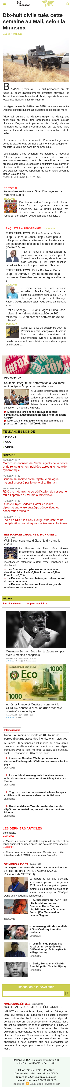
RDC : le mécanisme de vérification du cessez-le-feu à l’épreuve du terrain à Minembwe (35, 493)
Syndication (35, 1084)
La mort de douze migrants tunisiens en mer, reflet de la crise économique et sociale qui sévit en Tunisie (35, 778)
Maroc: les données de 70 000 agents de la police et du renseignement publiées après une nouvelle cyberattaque (35, 467)
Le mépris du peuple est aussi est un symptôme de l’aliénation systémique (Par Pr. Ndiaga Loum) (48, 948)
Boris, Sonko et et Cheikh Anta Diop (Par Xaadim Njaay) (48, 965)
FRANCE (10, 436)
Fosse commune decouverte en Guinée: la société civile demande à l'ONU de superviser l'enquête (33, 851)
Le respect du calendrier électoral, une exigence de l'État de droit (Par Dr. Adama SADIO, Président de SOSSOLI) (35, 871)
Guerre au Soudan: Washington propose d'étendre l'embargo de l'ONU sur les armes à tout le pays (36, 761)
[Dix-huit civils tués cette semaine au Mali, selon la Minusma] (36, 39)
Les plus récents (12, 603)
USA (8, 441)
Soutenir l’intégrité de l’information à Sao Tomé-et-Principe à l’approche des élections (35, 384)
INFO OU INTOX (12, 377)
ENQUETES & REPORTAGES (24, 228)
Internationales (12, 730)
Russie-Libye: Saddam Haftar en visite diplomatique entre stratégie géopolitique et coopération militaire (31, 507)
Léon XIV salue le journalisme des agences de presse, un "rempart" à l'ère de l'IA (33, 422)
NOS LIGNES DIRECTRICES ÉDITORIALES (33, 1007)
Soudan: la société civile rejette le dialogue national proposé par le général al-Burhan (31, 480)
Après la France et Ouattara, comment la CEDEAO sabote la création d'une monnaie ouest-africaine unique (34, 708)
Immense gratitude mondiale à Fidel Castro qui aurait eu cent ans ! (48, 929)
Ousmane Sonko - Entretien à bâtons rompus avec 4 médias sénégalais (35, 653)
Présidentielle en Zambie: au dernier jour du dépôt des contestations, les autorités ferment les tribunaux (34, 809)
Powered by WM (52, 1084)
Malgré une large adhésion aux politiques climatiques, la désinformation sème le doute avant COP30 (35, 414)
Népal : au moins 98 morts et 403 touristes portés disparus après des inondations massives (35, 737)
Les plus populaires (36, 603)
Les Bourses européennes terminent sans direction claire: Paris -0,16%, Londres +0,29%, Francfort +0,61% (32, 572)
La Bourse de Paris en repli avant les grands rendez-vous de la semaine (32, 586)
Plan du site (18, 1084)
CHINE (9, 446)
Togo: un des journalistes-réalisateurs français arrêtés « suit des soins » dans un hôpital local (35, 794)
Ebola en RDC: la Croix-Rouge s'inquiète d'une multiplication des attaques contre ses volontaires (35, 521)
